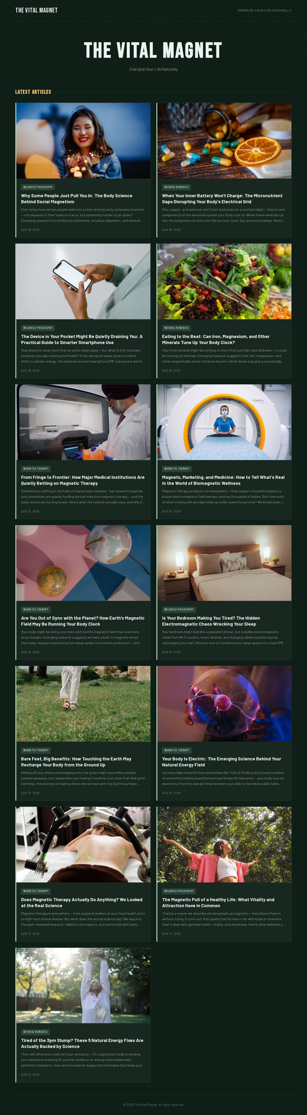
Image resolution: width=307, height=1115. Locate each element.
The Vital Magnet (36, 10)
